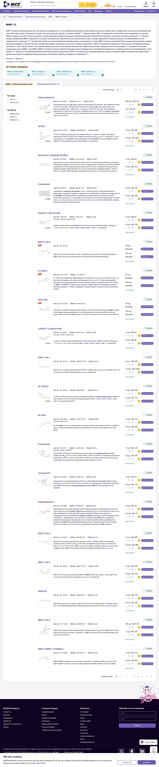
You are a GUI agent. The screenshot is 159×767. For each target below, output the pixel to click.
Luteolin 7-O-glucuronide (50, 328)
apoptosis (68, 198)
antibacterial (58, 107)
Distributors (7, 721)
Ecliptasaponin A (46, 502)
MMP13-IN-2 (44, 533)
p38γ (90, 280)
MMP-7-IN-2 (44, 562)
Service (44, 715)
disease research (107, 548)
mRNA (66, 111)
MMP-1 (108, 169)
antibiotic (99, 104)
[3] (139, 35)
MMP (55, 164)
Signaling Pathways (15, 17)
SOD (85, 518)
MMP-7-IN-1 (44, 357)
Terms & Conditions (48, 727)
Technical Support (48, 712)
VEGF (100, 111)
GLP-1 (84, 191)
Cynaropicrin (44, 473)
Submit (137, 725)
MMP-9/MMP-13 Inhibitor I (51, 649)
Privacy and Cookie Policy (73, 752)
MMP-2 (99, 399)
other (76, 137)
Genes (82, 739)
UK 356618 (43, 386)
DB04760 (42, 591)
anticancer (108, 606)
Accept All (146, 762)
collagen (111, 546)
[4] (30, 40)
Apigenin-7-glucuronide (49, 213)
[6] (88, 53)
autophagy (106, 511)
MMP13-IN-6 (44, 242)
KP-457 (41, 126)
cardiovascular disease (85, 200)
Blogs (82, 724)
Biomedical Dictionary (87, 742)
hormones (75, 524)
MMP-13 (56, 171)
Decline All (127, 762)
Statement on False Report (12, 724)
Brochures (83, 730)
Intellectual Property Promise (51, 730)
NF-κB (111, 485)
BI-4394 (42, 415)
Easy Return (46, 721)
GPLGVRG (43, 299)
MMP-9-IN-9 (44, 620)
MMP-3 (77, 228)
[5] (127, 46)
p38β (71, 280)
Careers (6, 727)
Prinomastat (44, 444)
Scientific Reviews (86, 715)
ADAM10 (89, 137)
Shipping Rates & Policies (50, 724)
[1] (81, 33)
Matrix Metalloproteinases (87, 225)
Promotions (84, 733)
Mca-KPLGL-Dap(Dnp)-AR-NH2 (53, 155)
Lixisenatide (44, 184)
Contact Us (7, 712)
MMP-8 (114, 169)
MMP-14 (56, 401)
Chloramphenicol (46, 97)
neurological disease (67, 200)
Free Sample (84, 712)
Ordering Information (49, 718)
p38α (84, 278)
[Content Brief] (110, 62)
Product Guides (85, 721)
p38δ (96, 280)
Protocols (83, 727)
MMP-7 (85, 370)
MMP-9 (89, 228)
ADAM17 (97, 134)
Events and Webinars (87, 736)
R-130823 (42, 271)
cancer (59, 115)
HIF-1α (78, 109)
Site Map (55, 752)
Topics (82, 718)
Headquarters (8, 718)
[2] (82, 33)
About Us (6, 715)
